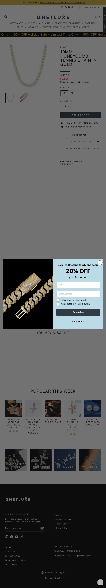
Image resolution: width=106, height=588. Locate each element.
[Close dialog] (100, 262)
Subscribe (78, 312)
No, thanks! (78, 321)
